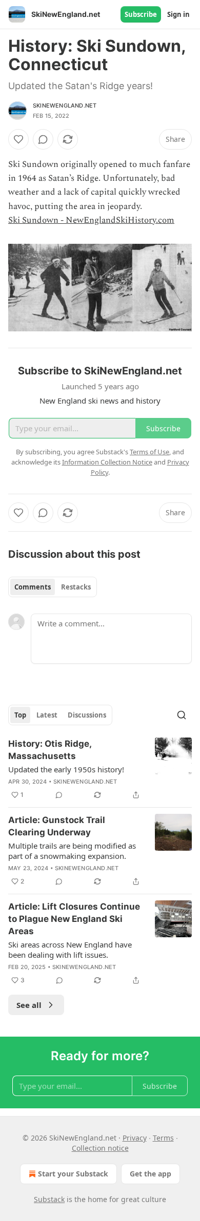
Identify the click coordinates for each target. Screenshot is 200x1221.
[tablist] (52, 587)
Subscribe (141, 14)
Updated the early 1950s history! (66, 769)
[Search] (181, 715)
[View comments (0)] (43, 139)
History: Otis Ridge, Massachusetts (49, 750)
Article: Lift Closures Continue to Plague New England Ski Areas (74, 918)
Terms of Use (149, 451)
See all (29, 1005)
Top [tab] (20, 715)
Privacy (135, 1138)
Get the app (150, 1173)
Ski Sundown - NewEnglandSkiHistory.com (91, 220)
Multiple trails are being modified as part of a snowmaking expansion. (72, 850)
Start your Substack (73, 1173)
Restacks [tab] (76, 587)
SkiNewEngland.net (64, 105)
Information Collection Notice (107, 462)
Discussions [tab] (87, 715)
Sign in (178, 14)
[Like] (18, 139)
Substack (49, 1199)
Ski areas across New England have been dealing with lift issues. (70, 949)
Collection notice (100, 1148)
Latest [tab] (46, 715)
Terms (163, 1138)
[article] (100, 769)
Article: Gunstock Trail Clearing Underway (56, 826)
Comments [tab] (32, 587)
